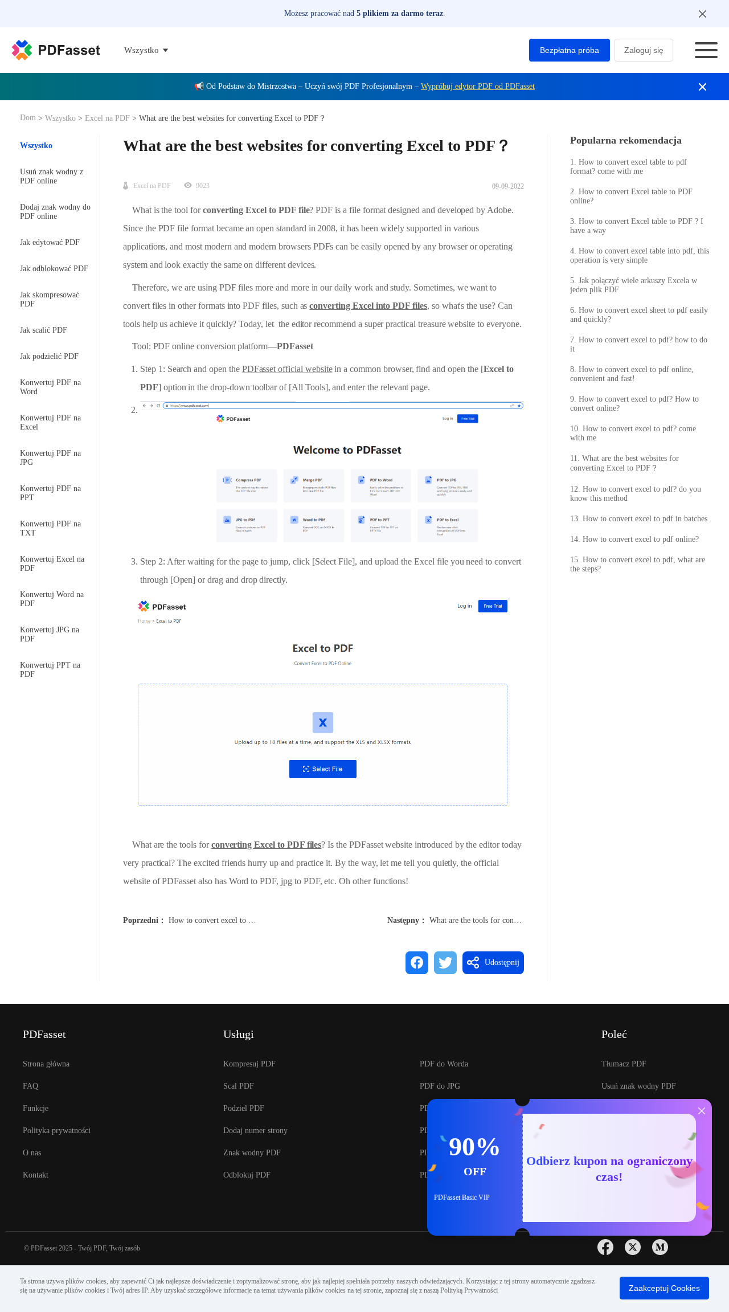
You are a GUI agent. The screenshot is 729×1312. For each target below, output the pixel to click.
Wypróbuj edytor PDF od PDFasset (478, 86)
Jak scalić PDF (43, 330)
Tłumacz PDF (623, 1064)
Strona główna (46, 1064)
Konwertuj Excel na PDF (52, 564)
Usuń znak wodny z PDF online (51, 176)
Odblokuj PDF (247, 1175)
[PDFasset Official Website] (55, 50)
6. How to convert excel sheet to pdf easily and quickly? (639, 315)
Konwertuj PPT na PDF (50, 670)
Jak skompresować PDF (49, 299)
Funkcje (35, 1108)
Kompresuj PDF (249, 1064)
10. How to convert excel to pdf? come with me (633, 433)
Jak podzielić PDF (49, 356)
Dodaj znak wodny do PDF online (55, 211)
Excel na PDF (107, 118)
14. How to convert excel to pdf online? (634, 539)
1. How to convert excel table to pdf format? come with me (628, 166)
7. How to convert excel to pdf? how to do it (638, 344)
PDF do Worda (444, 1064)
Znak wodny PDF (252, 1152)
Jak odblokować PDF (54, 268)
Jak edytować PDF (50, 242)
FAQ (30, 1086)
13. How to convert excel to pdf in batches (638, 518)
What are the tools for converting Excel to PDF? (507, 920)
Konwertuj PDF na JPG (50, 458)
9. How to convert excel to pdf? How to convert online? (634, 403)
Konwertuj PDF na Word (50, 387)
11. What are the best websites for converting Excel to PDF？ (624, 463)
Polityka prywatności (57, 1130)
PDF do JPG (440, 1086)
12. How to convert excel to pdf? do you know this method (635, 493)
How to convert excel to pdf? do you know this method (258, 920)
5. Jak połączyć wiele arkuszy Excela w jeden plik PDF (633, 285)
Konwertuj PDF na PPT (50, 493)
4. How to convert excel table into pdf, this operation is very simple (639, 255)
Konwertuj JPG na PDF (49, 634)
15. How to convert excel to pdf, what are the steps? (637, 564)
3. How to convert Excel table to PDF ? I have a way (636, 226)
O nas (32, 1152)
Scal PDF (238, 1086)
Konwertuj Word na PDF (52, 599)
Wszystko (61, 118)
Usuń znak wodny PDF (638, 1086)
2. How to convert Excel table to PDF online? (631, 196)
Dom (29, 117)
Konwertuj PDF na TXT (50, 528)
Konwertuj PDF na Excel (50, 422)
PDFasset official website (287, 369)
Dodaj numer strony (255, 1130)
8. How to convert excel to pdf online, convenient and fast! (632, 374)
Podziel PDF (243, 1108)
